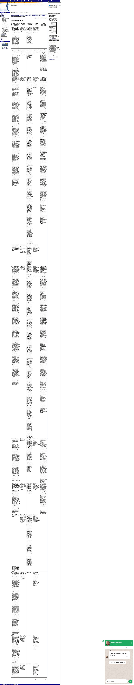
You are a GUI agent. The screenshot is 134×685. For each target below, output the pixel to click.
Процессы (4, 33)
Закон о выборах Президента (5, 24)
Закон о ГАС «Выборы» (4, 23)
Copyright (3, 684)
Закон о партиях (5, 29)
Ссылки (2, 37)
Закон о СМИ (4, 21)
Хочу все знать (4, 34)
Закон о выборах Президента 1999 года (5, 31)
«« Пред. (35, 679)
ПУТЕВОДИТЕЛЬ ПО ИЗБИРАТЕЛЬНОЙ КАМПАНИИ (53, 15)
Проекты (3, 35)
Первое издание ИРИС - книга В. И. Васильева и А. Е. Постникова (54, 36)
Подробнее (52, 59)
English (2, 39)
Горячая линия (4, 36)
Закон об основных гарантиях (6, 26)
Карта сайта (15, 684)
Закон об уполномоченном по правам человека (5, 19)
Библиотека (3, 14)
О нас (2, 38)
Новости (3, 13)
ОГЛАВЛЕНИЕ (40, 679)
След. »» (45, 679)
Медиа (2, 15)
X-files (2, 16)
